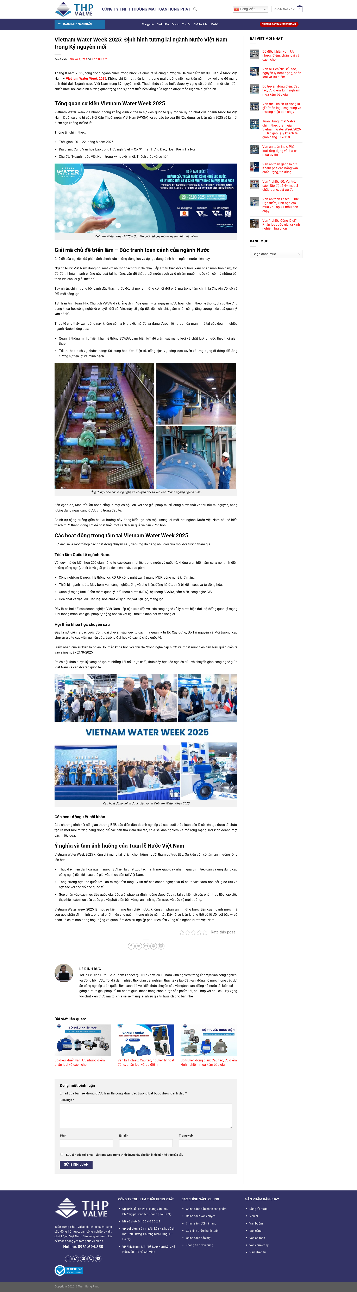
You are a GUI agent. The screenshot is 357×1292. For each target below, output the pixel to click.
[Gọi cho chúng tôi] (90, 1258)
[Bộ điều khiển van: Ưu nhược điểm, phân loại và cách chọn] (83, 1040)
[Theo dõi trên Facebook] (68, 1258)
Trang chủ (148, 24)
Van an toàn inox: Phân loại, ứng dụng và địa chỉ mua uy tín (280, 150)
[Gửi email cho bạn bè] (146, 946)
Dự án (175, 24)
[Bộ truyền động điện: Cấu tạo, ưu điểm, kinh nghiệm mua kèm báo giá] (209, 1040)
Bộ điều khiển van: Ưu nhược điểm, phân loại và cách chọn (80, 1062)
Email (124, 1135)
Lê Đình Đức (99, 59)
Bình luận (67, 1100)
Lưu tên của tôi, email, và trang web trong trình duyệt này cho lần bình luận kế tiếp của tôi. (124, 1155)
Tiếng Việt (247, 9)
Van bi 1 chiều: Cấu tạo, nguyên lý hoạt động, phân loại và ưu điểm (146, 1062)
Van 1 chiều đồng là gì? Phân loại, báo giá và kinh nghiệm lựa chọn (281, 224)
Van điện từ (257, 1252)
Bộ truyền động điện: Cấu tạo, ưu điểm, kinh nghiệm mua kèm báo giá (209, 1062)
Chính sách (200, 24)
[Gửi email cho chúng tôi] (83, 1258)
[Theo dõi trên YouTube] (98, 1258)
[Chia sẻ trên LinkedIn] (161, 946)
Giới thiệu (163, 24)
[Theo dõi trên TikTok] (75, 1258)
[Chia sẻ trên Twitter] (138, 946)
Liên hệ (213, 24)
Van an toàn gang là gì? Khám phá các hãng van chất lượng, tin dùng (280, 168)
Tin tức (186, 24)
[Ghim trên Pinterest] (153, 946)
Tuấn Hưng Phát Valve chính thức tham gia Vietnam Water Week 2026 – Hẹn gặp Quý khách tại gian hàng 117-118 (281, 129)
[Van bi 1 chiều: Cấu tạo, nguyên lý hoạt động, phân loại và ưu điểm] (146, 1040)
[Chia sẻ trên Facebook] (131, 946)
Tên (63, 1135)
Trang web (186, 1135)
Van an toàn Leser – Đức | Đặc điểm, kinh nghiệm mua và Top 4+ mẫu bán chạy (281, 205)
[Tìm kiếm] (195, 9)
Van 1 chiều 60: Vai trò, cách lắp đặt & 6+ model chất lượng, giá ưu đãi (280, 185)
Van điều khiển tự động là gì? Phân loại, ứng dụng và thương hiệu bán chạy (281, 108)
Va (253, 1216)
